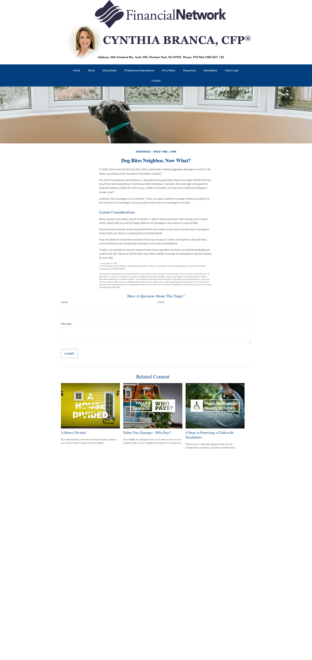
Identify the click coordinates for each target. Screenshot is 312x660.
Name (64, 302)
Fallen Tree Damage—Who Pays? (147, 432)
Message (66, 324)
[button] (76, 70)
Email (161, 302)
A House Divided (73, 432)
